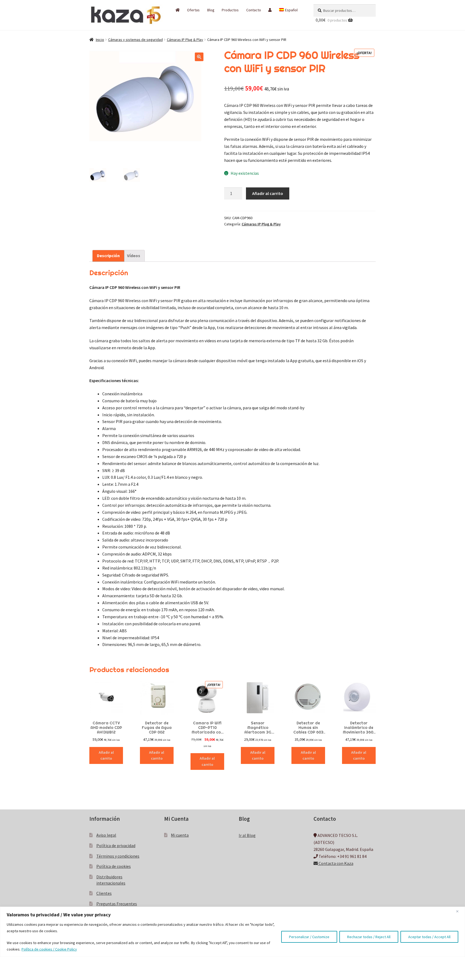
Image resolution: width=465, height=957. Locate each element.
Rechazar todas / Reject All (368, 936)
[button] (199, 57)
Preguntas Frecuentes (116, 903)
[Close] (459, 911)
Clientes (104, 893)
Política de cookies (113, 866)
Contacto (253, 10)
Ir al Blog (247, 835)
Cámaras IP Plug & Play (185, 39)
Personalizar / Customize (309, 936)
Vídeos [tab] (133, 255)
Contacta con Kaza (335, 863)
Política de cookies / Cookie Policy (49, 949)
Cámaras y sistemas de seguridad (135, 39)
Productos (230, 10)
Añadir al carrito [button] (106, 755)
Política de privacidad (115, 845)
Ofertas (193, 10)
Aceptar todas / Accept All (429, 936)
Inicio (100, 39)
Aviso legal (106, 835)
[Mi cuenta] (270, 10)
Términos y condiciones (117, 856)
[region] (232, 932)
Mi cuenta (180, 835)
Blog (210, 10)
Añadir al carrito (267, 193)
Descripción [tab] (108, 255)
